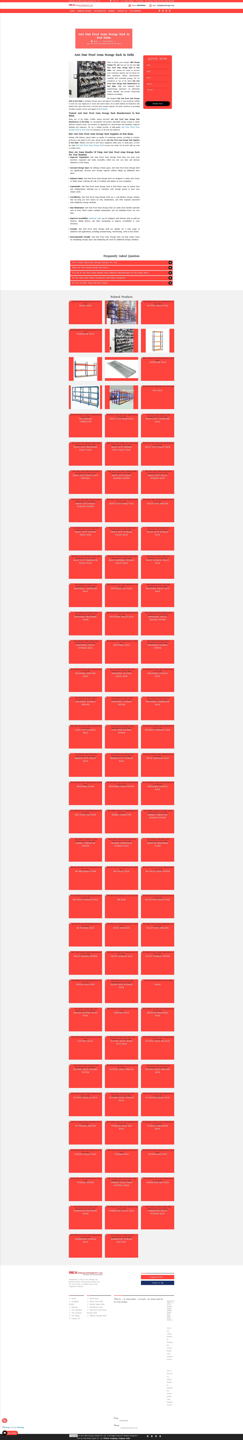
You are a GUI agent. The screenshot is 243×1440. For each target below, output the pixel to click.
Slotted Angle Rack (96, 1304)
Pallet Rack (93, 1299)
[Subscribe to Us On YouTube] (173, 11)
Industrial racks (95, 218)
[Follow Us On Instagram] (163, 11)
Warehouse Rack (95, 1307)
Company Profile (84, 11)
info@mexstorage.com (165, 5)
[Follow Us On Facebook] (159, 11)
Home (72, 11)
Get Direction (170, 1323)
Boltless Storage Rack (97, 1316)
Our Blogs (75, 1316)
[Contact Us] (4, 1420)
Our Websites (135, 11)
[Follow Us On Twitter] (170, 11)
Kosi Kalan (103, 109)
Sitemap (111, 11)
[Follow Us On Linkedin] (166, 11)
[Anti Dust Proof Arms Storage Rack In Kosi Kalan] (87, 79)
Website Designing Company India (116, 1438)
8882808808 (141, 5)
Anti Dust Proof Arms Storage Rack (90, 145)
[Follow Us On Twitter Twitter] (160, 1436)
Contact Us (122, 11)
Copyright (73, 1436)
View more (85, 312)
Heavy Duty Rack (96, 1301)
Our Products (100, 11)
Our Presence (76, 1313)
